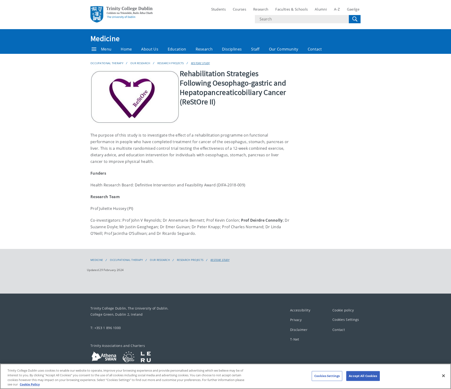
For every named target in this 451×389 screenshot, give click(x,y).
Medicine (105, 38)
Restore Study (200, 63)
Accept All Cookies (363, 376)
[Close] (443, 375)
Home (126, 49)
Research (260, 9)
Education (177, 49)
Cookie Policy (30, 384)
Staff (255, 49)
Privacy (296, 320)
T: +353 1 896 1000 (105, 328)
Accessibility (300, 310)
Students (218, 9)
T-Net (294, 339)
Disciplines (232, 49)
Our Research (140, 63)
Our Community (283, 49)
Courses (239, 9)
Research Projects (170, 63)
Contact (315, 49)
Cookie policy (343, 310)
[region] (225, 376)
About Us (149, 49)
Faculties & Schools (291, 9)
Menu (106, 49)
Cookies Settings (345, 319)
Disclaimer (298, 329)
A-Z (337, 9)
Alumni (321, 9)
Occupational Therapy (106, 63)
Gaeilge (353, 9)
